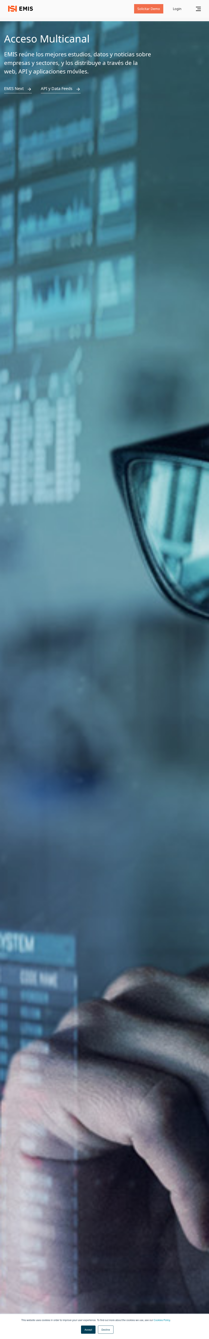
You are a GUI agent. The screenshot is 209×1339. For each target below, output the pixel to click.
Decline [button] (105, 1329)
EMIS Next (14, 88)
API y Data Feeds (56, 88)
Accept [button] (88, 1329)
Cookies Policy (162, 1320)
